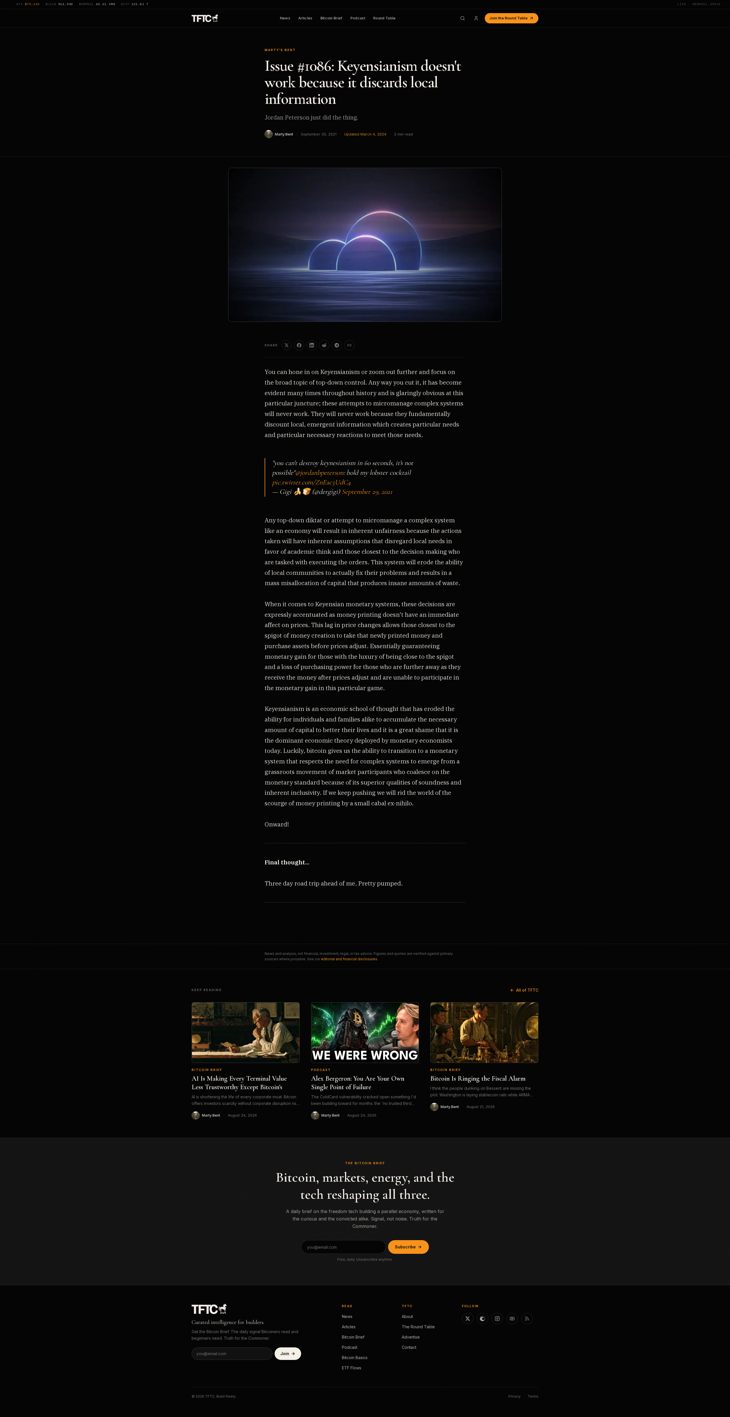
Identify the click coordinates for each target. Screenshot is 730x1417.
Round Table (384, 18)
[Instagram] (497, 1318)
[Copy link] (349, 345)
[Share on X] (286, 345)
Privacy (514, 1396)
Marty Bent (284, 134)
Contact (409, 1347)
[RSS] (527, 1318)
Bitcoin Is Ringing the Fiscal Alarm (478, 1078)
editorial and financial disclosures (349, 959)
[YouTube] (512, 1318)
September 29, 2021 (367, 492)
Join (284, 1353)
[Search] (462, 18)
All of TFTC (527, 990)
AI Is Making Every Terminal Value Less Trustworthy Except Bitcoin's (239, 1082)
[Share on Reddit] (324, 345)
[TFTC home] (205, 18)
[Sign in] (476, 18)
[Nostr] (482, 1318)
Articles (305, 18)
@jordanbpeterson (319, 472)
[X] (467, 1318)
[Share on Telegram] (337, 345)
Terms (533, 1396)
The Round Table (418, 1326)
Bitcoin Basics (355, 1357)
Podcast (357, 18)
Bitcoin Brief (331, 18)
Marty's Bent (280, 50)
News (285, 18)
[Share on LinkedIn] (312, 345)
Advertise (411, 1337)
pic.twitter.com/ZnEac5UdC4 (311, 482)
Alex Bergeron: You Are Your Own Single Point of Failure (357, 1082)
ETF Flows (351, 1367)
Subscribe (405, 1246)
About (407, 1316)
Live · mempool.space (699, 4)
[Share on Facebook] (299, 345)
